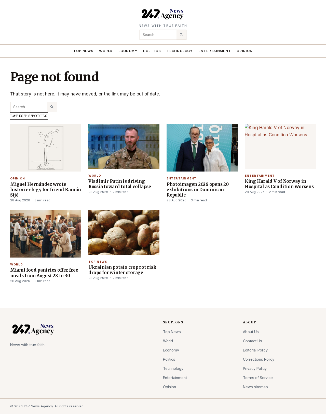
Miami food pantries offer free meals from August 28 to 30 (44, 272)
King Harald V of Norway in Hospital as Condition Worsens (279, 183)
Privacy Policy (255, 368)
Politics (152, 51)
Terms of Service (258, 377)
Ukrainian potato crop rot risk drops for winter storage (122, 269)
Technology (180, 51)
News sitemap (255, 387)
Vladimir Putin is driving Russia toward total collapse (119, 183)
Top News (83, 51)
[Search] (181, 35)
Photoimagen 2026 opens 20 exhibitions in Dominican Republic (198, 189)
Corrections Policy (258, 359)
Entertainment (214, 51)
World (106, 51)
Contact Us (252, 341)
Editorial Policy (255, 350)
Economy (128, 51)
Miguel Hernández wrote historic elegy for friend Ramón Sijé (45, 189)
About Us (251, 332)
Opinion (245, 51)
